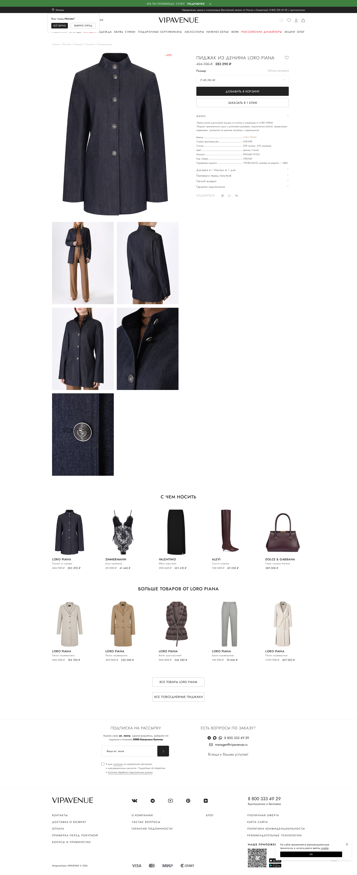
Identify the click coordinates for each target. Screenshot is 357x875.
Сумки (130, 32)
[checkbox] (133, 768)
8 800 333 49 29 (278, 10)
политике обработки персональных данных (130, 772)
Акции (289, 32)
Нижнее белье (217, 32)
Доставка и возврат (69, 822)
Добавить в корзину (243, 91)
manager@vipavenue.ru (231, 744)
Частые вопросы (146, 822)
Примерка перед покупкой (75, 835)
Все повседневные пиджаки (178, 697)
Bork (235, 32)
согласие (118, 764)
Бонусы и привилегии (71, 842)
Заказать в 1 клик (242, 103)
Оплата (58, 829)
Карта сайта (257, 822)
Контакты (60, 815)
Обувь (118, 32)
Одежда (105, 32)
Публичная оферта (263, 815)
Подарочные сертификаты (160, 32)
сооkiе (325, 848)
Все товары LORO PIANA (178, 682)
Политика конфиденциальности (276, 829)
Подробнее (196, 4)
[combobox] (242, 79)
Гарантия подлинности (152, 829)
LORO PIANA (250, 137)
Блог (301, 32)
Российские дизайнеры (261, 32)
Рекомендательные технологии (274, 835)
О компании (142, 815)
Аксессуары (194, 32)
